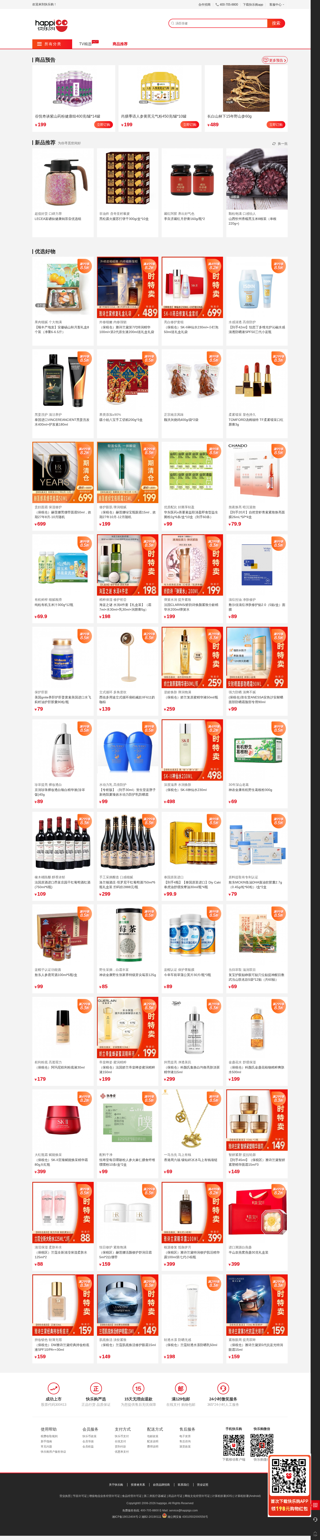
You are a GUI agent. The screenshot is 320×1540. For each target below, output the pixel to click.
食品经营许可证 (132, 1496)
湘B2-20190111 (151, 1516)
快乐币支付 (122, 1436)
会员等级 (88, 1441)
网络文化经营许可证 (197, 1496)
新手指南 (46, 1441)
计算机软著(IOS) (222, 1496)
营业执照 (65, 1496)
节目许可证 (80, 1496)
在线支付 (120, 1441)
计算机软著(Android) (248, 1496)
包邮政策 (152, 1436)
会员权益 (88, 1446)
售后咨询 (185, 1441)
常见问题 (46, 1446)
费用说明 (152, 1446)
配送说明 (152, 1441)
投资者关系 (138, 1484)
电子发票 (185, 1436)
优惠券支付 (122, 1451)
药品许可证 (175, 1496)
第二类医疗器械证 (155, 1496)
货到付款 (120, 1446)
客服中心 (275, 4)
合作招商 (204, 4)
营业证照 (202, 1484)
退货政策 (185, 1446)
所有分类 (49, 44)
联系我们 (183, 1484)
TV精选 (85, 44)
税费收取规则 (49, 1436)
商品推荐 (120, 44)
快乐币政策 (89, 1436)
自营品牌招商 (161, 1484)
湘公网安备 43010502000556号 (187, 1516)
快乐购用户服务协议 (53, 1451)
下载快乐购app (253, 4)
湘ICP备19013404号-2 (126, 1516)
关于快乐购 (116, 1484)
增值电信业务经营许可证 (104, 1496)
